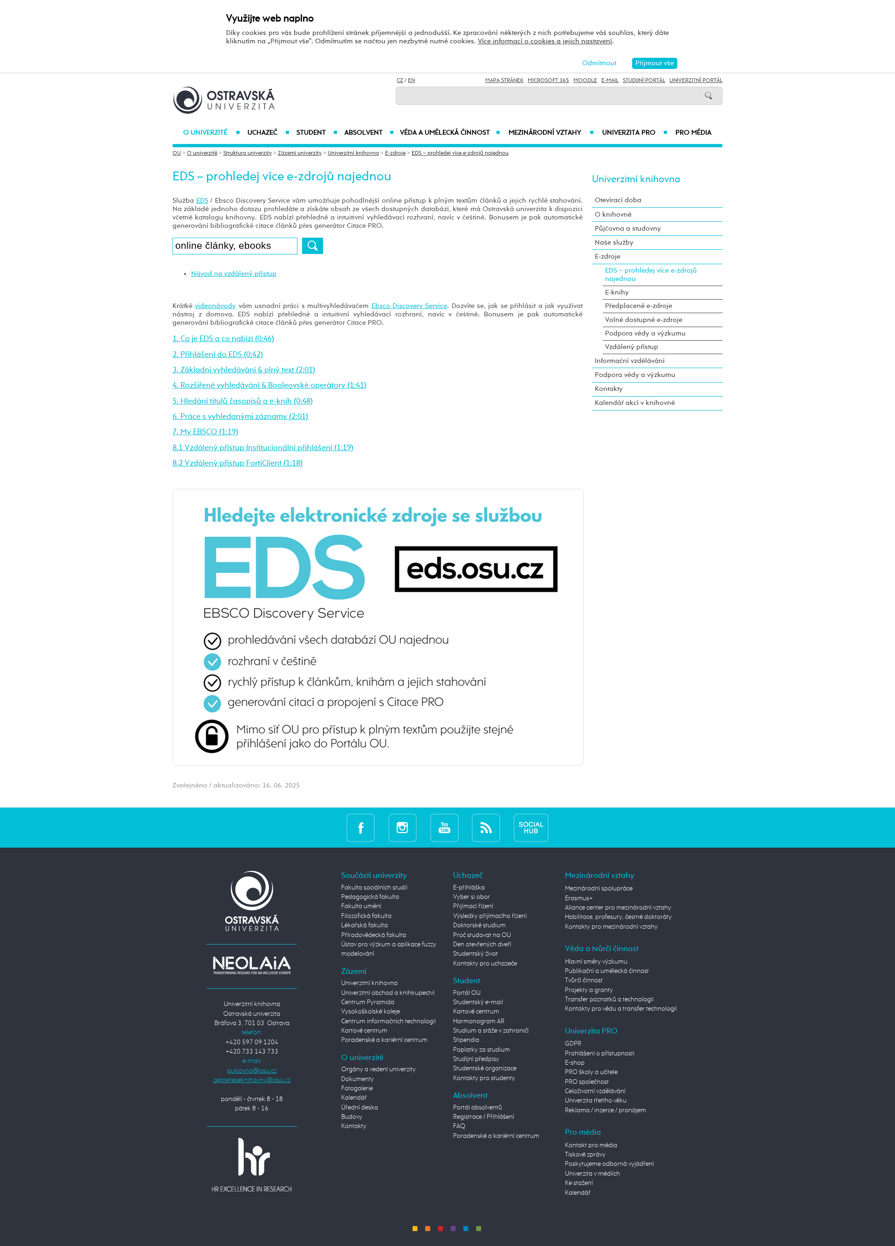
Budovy (351, 1117)
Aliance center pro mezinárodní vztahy (618, 907)
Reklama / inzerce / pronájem (605, 1110)
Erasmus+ (579, 898)
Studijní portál (644, 80)
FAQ (459, 1126)
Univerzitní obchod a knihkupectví (387, 993)
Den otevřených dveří (482, 944)
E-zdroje (395, 153)
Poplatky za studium (481, 1050)
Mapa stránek (504, 80)
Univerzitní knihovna (353, 153)
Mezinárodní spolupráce (599, 888)
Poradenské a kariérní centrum (384, 1040)
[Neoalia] (251, 965)
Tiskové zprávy (585, 1154)
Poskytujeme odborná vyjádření (609, 1164)
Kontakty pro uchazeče (485, 963)
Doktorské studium (479, 925)
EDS (202, 200)
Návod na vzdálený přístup (233, 273)
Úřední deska (359, 1107)
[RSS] (486, 827)
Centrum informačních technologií (388, 1021)
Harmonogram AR (478, 1021)
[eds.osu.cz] (378, 626)
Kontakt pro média (591, 1145)
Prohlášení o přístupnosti (599, 1053)
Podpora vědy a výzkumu (645, 333)
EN (411, 80)
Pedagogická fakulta (370, 897)
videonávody (215, 305)
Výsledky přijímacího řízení (490, 916)
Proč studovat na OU (482, 935)
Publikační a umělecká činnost (607, 971)
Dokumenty (357, 1079)
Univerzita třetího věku (595, 1100)
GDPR (573, 1044)
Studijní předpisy (476, 1059)
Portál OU (467, 993)
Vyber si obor (471, 897)
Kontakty (609, 388)
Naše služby (614, 242)
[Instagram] (402, 827)
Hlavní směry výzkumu (596, 961)
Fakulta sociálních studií (374, 887)
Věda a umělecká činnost (450, 133)
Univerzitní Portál (696, 80)
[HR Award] (251, 1164)
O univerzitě (211, 133)
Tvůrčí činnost (584, 980)
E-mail (610, 80)
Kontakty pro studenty (484, 1078)
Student (316, 133)
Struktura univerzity (247, 153)
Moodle (585, 80)
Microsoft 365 (548, 80)
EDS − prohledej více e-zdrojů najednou (460, 153)
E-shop (575, 1063)
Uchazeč (268, 133)
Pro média (693, 133)
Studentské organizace (484, 1068)
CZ (400, 80)
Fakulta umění (361, 906)
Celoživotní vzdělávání (595, 1091)
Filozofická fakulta (366, 916)
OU (176, 153)
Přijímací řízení (473, 906)
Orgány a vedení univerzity (378, 1069)
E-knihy (617, 292)
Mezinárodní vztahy (551, 133)
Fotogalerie (357, 1088)
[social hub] (531, 827)
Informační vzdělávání (630, 360)
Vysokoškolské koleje (370, 1011)
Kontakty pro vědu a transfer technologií (621, 1009)
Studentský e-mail (478, 1002)
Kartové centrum (364, 1030)
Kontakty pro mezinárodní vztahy (611, 927)
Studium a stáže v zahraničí (491, 1030)
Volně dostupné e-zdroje (643, 319)
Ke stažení (579, 1183)
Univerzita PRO (635, 133)
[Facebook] (360, 827)
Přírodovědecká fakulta (373, 935)
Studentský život (475, 954)
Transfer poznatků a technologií (609, 999)
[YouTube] (444, 827)
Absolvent (369, 133)
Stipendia (466, 1040)
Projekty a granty (589, 990)
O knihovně (613, 214)
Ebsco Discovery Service (410, 305)
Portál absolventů (477, 1107)
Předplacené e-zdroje (638, 305)
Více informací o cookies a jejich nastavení (545, 41)
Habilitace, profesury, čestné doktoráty (618, 917)
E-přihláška (469, 887)
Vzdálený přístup (631, 346)
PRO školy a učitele (591, 1072)
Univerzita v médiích (592, 1174)
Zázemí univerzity (300, 153)
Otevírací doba (618, 200)
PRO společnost (587, 1082)
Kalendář (354, 1098)
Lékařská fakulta (364, 925)
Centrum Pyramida (367, 1002)
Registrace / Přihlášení (483, 1117)
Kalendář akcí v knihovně (635, 402)
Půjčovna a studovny (628, 228)
